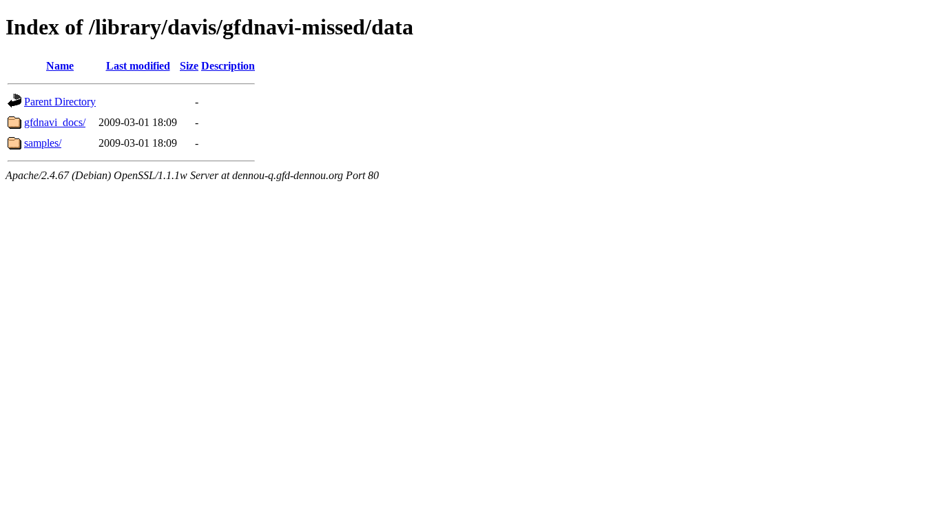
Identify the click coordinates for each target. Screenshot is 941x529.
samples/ (42, 143)
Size (189, 66)
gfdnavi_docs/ (54, 122)
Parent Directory (60, 101)
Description (228, 66)
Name (60, 66)
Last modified (138, 66)
